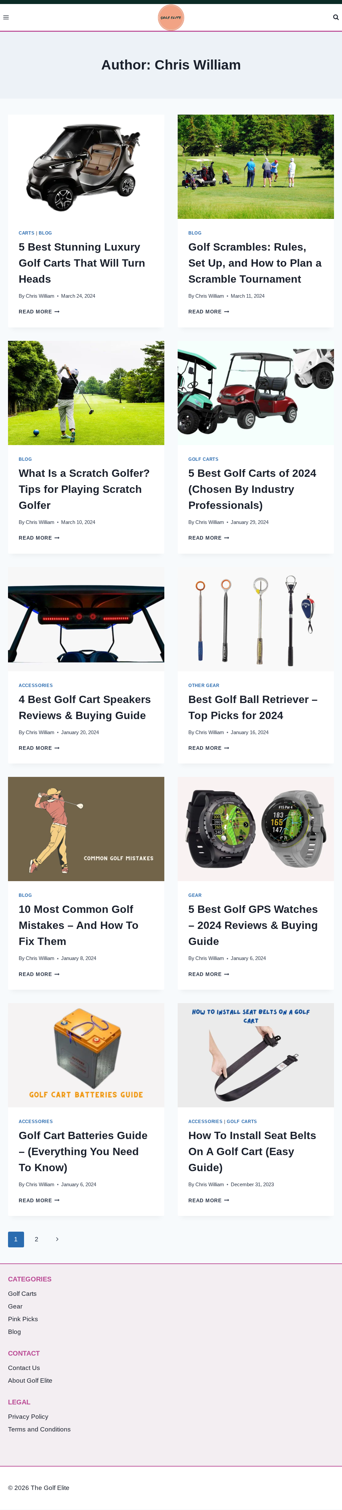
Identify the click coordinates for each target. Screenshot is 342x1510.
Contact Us (24, 1367)
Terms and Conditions (39, 1429)
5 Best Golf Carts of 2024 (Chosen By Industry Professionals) (252, 489)
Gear (195, 895)
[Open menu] (6, 17)
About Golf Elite (30, 1380)
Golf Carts (203, 459)
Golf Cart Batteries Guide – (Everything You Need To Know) (83, 1151)
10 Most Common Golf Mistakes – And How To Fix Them (79, 925)
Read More (39, 311)
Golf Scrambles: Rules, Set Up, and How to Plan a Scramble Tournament (255, 263)
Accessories (36, 685)
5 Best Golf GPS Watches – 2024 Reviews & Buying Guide (253, 925)
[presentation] (86, 167)
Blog (45, 233)
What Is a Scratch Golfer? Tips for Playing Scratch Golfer (84, 489)
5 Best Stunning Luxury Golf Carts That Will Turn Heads (82, 263)
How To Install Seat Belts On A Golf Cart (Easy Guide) (252, 1151)
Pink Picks (23, 1319)
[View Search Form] (336, 17)
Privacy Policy (28, 1416)
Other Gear (203, 685)
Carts (26, 233)
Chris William (40, 296)
